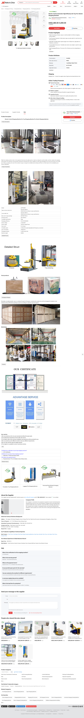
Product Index (63, 710)
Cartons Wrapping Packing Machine (36, 700)
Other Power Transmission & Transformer (9, 674)
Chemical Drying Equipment (47, 676)
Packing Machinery (17, 8)
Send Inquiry (57, 28)
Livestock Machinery (46, 674)
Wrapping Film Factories (32, 697)
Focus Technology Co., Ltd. (33, 713)
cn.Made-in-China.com (53, 711)
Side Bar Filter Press (43, 534)
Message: (6, 602)
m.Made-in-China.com (45, 711)
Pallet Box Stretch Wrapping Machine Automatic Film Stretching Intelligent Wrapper (8, 661)
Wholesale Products (42, 710)
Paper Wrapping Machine (31, 691)
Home (2, 8)
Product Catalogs (18, 671)
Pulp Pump (20, 534)
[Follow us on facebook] (73, 706)
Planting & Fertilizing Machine (68, 674)
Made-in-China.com (37, 711)
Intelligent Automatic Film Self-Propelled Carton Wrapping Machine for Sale (75, 638)
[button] (51, 2)
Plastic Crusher (4, 678)
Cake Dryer (36, 534)
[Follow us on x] (75, 706)
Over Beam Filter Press (52, 534)
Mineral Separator (45, 678)
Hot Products (17, 710)
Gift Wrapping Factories (44, 697)
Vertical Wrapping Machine (19, 691)
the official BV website (29, 497)
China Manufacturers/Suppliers (32, 710)
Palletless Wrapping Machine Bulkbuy (53, 700)
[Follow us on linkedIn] (82, 706)
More (2, 681)
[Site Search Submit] (55, 2)
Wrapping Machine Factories (20, 697)
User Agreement (48, 713)
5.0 (68, 113)
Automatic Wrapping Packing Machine (71, 697)
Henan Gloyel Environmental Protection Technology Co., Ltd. (59, 17)
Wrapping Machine (26, 8)
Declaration (55, 713)
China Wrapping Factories (7, 697)
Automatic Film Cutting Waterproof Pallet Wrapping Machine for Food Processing (41, 638)
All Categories (5, 6)
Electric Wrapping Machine (57, 697)
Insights (68, 710)
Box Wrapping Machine (6, 700)
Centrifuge (15, 534)
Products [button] (21, 2)
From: (7, 596)
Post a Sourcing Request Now (35, 612)
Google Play (12, 706)
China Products (23, 710)
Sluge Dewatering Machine (28, 534)
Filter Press (10, 534)
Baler (2, 676)
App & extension (68, 6)
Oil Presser (24, 676)
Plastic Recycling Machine (26, 678)
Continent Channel (56, 710)
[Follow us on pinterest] (80, 706)
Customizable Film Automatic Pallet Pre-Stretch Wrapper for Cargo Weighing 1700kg (24, 638)
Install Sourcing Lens (32, 706)
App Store (4, 706)
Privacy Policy (60, 713)
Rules (82, 6)
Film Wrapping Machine (35, 8)
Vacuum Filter (4, 535)
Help (61, 6)
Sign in (81, 3)
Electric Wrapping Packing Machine (20, 700)
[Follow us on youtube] (78, 706)
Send (10, 612)
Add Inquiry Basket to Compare (24, 48)
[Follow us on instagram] (76, 706)
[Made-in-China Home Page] (8, 2)
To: (7, 599)
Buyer (54, 6)
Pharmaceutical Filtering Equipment (69, 678)
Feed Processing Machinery (27, 674)
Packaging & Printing (9, 8)
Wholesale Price (49, 710)
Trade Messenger (21, 706)
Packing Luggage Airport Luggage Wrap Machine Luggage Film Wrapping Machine (25, 661)
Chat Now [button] (75, 28)
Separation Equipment (66, 676)
